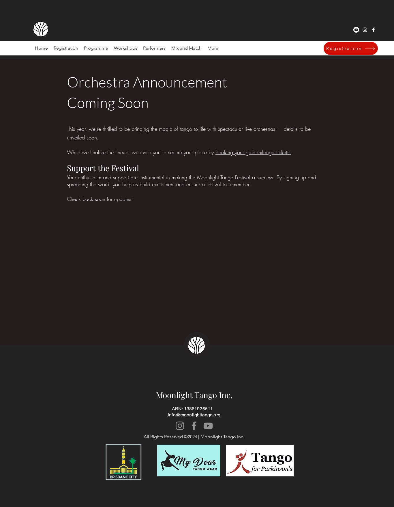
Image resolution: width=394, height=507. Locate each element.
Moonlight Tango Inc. (194, 394)
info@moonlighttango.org (194, 414)
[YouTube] (208, 425)
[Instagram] (179, 425)
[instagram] (365, 30)
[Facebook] (194, 425)
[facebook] (373, 30)
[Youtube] (356, 30)
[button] (154, 48)
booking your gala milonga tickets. (253, 152)
